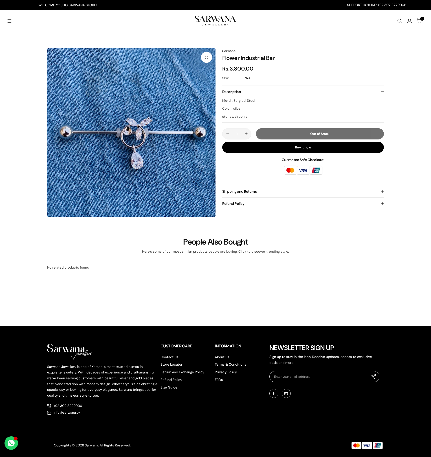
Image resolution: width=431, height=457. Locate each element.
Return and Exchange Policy (182, 372)
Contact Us (169, 357)
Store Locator (172, 364)
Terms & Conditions (230, 364)
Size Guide (169, 387)
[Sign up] (373, 376)
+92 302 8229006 (67, 406)
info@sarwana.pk (66, 412)
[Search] (400, 21)
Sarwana (228, 51)
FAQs (219, 380)
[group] (131, 132)
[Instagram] (286, 393)
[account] (409, 21)
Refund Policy (171, 380)
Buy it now (303, 147)
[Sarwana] (215, 21)
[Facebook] (273, 393)
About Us (222, 357)
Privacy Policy (226, 372)
